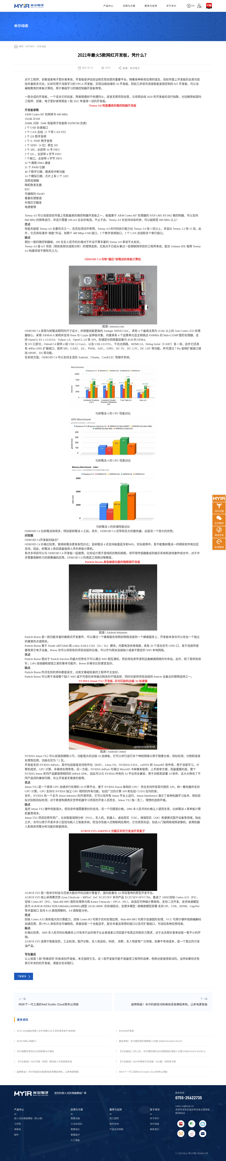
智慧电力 (75, 1129)
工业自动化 (76, 1124)
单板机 (17, 1129)
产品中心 (108, 6)
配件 (16, 1134)
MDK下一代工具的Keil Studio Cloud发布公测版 (49, 1004)
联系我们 (154, 1129)
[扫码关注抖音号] (191, 1133)
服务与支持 (151, 6)
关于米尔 (171, 6)
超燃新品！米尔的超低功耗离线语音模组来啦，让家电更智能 (169, 1004)
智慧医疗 (75, 1134)
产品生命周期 (116, 1129)
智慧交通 (75, 1118)
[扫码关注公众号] (191, 1123)
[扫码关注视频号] (180, 1133)
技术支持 (114, 1124)
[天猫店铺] (209, 6)
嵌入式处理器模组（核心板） (29, 1118)
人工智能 (75, 1140)
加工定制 (114, 1118)
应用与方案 (129, 6)
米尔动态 (154, 1124)
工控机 (17, 1124)
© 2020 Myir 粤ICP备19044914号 (191, 1153)
